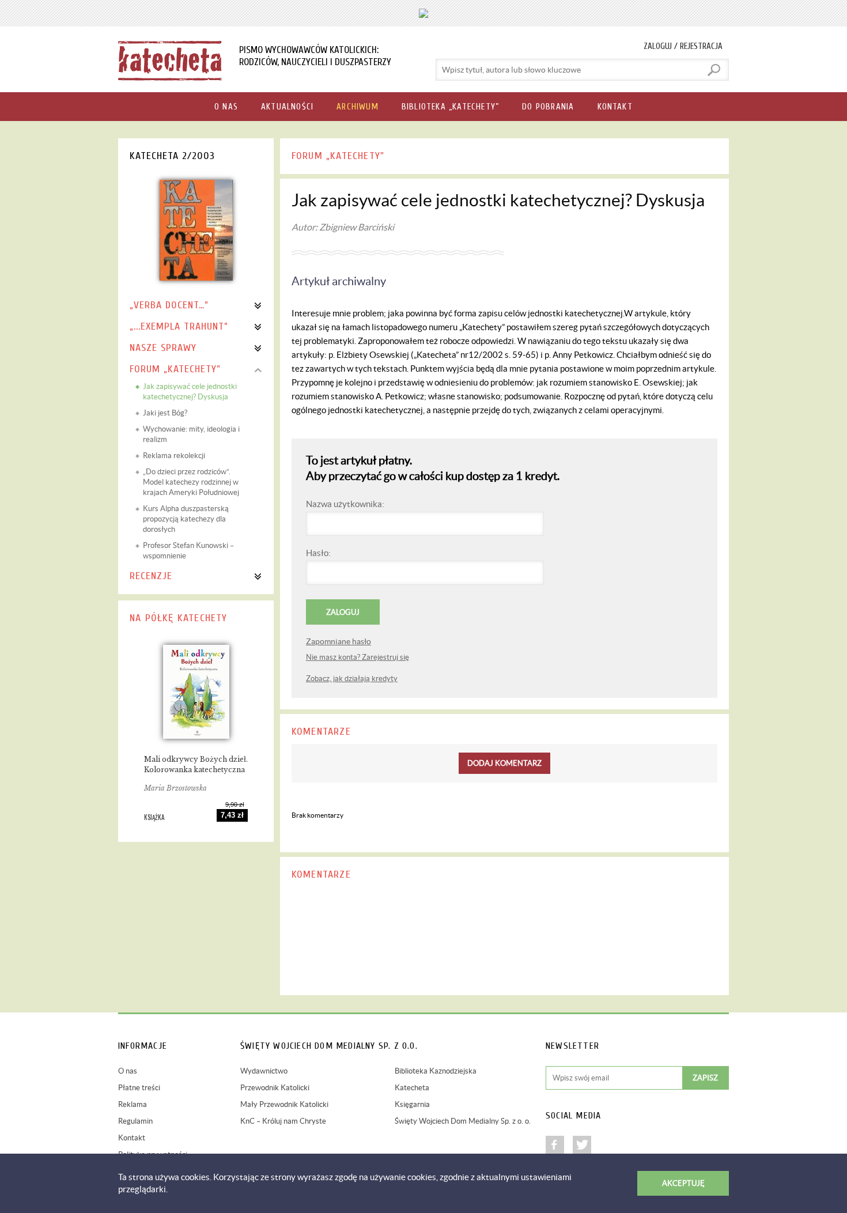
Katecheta (412, 1087)
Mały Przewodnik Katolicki (284, 1104)
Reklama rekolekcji (174, 455)
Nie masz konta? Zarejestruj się (357, 657)
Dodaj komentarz (504, 763)
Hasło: (318, 553)
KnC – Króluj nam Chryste (283, 1121)
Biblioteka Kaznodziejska (436, 1071)
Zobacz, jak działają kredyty (352, 678)
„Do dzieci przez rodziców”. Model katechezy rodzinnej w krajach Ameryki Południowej (191, 482)
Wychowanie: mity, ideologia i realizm (191, 434)
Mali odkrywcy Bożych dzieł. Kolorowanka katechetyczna (196, 764)
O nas (127, 1071)
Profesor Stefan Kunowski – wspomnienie (188, 550)
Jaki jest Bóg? (165, 413)
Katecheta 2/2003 (172, 156)
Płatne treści (139, 1087)
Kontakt (131, 1137)
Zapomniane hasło (338, 641)
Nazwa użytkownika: (345, 504)
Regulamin (135, 1121)
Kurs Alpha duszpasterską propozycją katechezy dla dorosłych (186, 519)
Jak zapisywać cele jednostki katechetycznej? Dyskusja (190, 391)
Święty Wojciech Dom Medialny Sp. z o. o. (463, 1121)
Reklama (132, 1104)
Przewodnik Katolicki (274, 1087)
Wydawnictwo (264, 1071)
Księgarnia (412, 1104)
